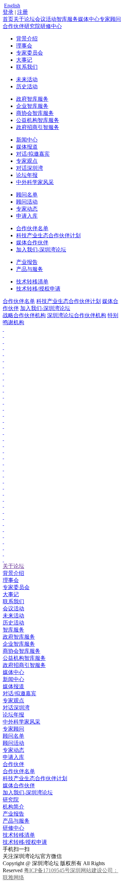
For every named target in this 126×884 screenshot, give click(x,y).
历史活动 (27, 86)
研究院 (32, 26)
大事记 (24, 60)
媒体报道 (27, 147)
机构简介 (13, 807)
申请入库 (27, 216)
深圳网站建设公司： (94, 870)
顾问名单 (27, 194)
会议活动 (45, 19)
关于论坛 (24, 19)
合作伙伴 (13, 26)
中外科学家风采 (35, 182)
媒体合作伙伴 (32, 242)
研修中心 (51, 26)
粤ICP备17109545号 (47, 870)
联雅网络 (13, 877)
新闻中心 (27, 140)
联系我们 (27, 67)
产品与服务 (29, 269)
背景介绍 (27, 38)
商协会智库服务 (35, 113)
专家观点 (27, 161)
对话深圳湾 (29, 168)
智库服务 (67, 19)
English (12, 5)
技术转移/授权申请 (38, 289)
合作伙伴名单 (32, 228)
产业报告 (27, 262)
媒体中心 (88, 19)
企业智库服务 (32, 106)
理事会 (24, 46)
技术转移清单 (32, 281)
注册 (22, 12)
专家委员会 (29, 53)
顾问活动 (27, 202)
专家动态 (27, 209)
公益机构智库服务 (37, 120)
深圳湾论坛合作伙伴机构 (76, 315)
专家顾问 (110, 19)
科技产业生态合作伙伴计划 (48, 235)
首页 (8, 19)
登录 (8, 12)
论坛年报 (27, 175)
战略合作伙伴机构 (24, 315)
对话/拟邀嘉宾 (33, 154)
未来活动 (27, 79)
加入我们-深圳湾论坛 (41, 249)
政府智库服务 (32, 99)
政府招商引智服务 (37, 127)
